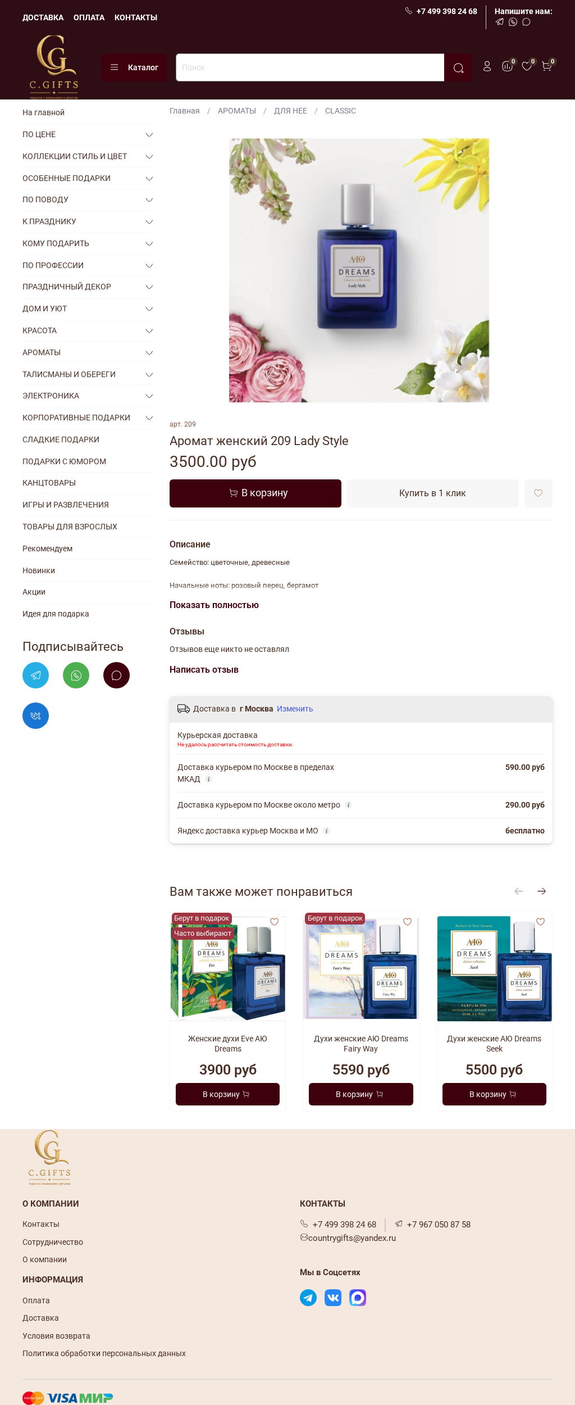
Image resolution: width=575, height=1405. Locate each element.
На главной (43, 112)
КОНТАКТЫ (136, 17)
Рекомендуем (47, 548)
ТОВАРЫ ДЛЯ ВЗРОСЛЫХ (69, 526)
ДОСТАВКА (42, 17)
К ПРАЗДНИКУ (49, 221)
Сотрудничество (52, 1242)
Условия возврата (56, 1335)
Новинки (38, 570)
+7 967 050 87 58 (439, 1225)
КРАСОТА (39, 330)
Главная (185, 110)
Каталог (143, 67)
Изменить (295, 708)
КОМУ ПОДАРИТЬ (55, 243)
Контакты (41, 1224)
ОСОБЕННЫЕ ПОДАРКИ (66, 178)
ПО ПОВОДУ (45, 199)
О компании (44, 1259)
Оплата (36, 1300)
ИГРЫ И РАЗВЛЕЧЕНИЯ (65, 504)
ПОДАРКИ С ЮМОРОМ (64, 461)
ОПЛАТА (89, 17)
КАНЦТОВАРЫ (49, 482)
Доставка (40, 1317)
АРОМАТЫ (237, 110)
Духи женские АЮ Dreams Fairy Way (361, 1043)
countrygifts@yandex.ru (352, 1238)
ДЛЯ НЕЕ (290, 110)
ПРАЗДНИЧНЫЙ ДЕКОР (66, 286)
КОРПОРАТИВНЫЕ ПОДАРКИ (76, 417)
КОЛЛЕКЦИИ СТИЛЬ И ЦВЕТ (74, 156)
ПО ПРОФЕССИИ (53, 265)
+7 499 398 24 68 (447, 11)
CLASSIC (340, 110)
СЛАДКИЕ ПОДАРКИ (60, 439)
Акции (33, 591)
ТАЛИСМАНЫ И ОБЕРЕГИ (69, 374)
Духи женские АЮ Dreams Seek (495, 1043)
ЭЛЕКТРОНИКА (50, 395)
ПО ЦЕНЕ (39, 134)
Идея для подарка (55, 613)
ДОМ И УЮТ (44, 308)
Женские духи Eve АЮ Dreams (227, 1043)
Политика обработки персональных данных (104, 1353)
